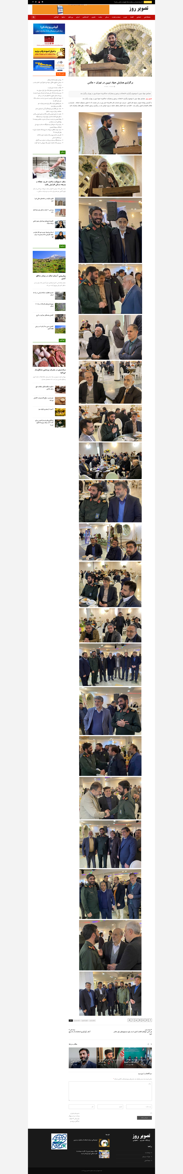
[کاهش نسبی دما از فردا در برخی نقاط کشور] (60, 329)
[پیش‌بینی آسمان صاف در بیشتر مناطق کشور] (49, 262)
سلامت (100, 17)
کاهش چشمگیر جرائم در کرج (44, 315)
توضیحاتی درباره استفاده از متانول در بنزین (85, 1140)
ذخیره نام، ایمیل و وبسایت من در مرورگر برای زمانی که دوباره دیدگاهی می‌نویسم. (74, 1117)
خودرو (125, 17)
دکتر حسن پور (77, 1020)
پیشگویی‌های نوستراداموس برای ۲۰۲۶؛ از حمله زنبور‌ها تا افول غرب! (44, 423)
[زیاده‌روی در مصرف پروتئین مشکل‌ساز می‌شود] (49, 356)
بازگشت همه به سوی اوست (54, 88)
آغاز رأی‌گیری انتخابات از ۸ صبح (79, 1031)
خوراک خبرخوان (146, 1157)
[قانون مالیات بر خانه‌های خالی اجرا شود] (60, 202)
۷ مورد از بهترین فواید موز (45, 409)
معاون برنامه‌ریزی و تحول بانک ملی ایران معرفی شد (49, 90)
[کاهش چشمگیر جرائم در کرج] (60, 318)
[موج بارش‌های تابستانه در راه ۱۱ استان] (60, 307)
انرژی (77, 17)
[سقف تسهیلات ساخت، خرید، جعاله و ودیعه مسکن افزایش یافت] (49, 168)
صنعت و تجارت (116, 17)
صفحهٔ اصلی (147, 17)
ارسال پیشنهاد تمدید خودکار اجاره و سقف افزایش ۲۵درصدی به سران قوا (43, 235)
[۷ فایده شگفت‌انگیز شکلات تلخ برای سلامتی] (60, 390)
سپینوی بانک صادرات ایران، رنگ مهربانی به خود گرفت (47, 143)
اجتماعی (139, 17)
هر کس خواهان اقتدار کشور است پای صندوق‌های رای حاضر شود (132, 1032)
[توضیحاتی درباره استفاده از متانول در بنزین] (104, 1143)
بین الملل (70, 17)
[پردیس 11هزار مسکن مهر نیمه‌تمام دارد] (60, 213)
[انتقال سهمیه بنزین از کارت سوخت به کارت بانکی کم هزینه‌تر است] (104, 1154)
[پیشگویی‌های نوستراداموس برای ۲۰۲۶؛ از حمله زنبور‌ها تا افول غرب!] (60, 423)
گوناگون (56, 17)
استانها (63, 17)
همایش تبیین (92, 1020)
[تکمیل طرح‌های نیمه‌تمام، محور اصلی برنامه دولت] (60, 224)
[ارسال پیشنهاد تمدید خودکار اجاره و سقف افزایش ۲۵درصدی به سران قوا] (60, 235)
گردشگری (85, 17)
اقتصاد (131, 17)
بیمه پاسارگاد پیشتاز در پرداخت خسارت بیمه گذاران (48, 140)
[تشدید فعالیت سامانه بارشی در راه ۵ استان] (60, 296)
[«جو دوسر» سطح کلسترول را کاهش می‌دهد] (60, 401)
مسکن (107, 17)
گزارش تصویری (84, 1020)
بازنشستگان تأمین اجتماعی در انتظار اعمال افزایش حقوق (129, 2)
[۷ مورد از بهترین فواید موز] (60, 412)
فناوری (93, 17)
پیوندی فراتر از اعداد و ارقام (54, 80)
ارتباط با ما (147, 1153)
